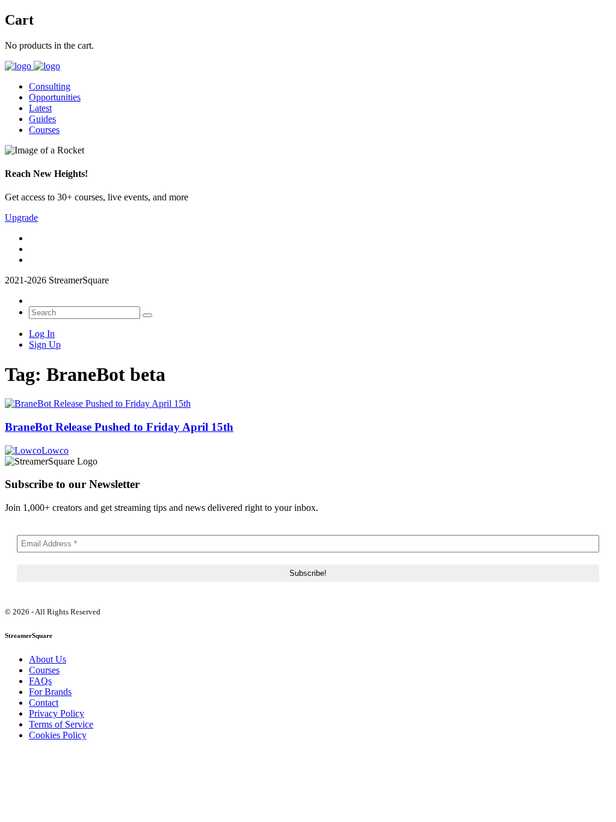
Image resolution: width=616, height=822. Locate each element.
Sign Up (45, 344)
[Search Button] (147, 315)
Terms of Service (61, 724)
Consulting (49, 86)
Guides (42, 119)
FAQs (40, 681)
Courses (44, 130)
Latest (40, 108)
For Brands (50, 692)
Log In (42, 334)
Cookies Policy (58, 735)
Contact (43, 702)
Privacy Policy (56, 713)
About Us (47, 659)
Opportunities (55, 97)
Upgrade (21, 217)
